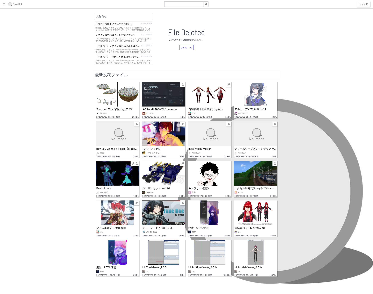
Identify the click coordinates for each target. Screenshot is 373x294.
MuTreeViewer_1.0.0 (154, 267)
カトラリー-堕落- (198, 188)
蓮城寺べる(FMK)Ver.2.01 (249, 227)
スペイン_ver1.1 (151, 148)
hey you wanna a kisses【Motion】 (117, 148)
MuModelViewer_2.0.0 (248, 267)
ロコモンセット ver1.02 (156, 188)
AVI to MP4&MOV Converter (159, 109)
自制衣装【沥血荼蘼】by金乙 (205, 109)
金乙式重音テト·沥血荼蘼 (111, 227)
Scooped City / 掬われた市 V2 (114, 109)
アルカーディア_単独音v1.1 (250, 109)
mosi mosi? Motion (200, 148)
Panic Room (103, 188)
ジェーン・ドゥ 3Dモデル (157, 227)
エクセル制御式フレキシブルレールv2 (255, 188)
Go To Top (186, 47)
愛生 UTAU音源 (106, 267)
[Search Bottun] (206, 4)
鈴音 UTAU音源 (198, 227)
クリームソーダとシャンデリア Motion (255, 148)
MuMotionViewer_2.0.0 (202, 267)
